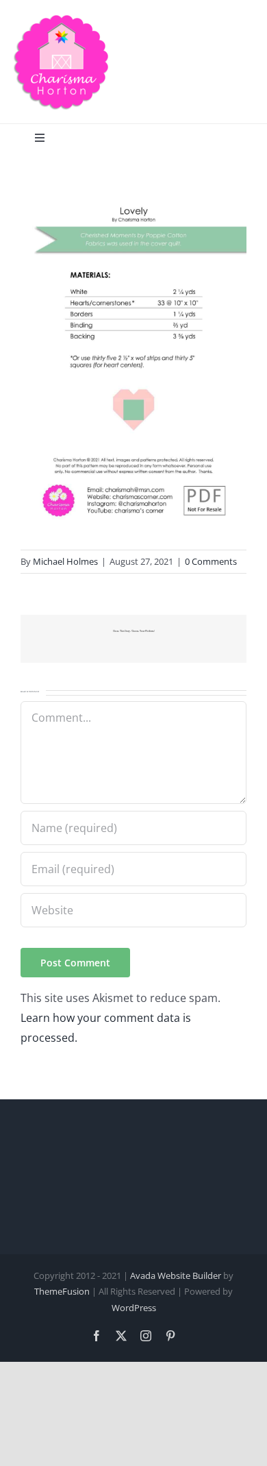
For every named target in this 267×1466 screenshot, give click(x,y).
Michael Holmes (65, 561)
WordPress (134, 1308)
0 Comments (211, 561)
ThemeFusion (62, 1291)
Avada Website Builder (175, 1275)
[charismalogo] (62, 19)
